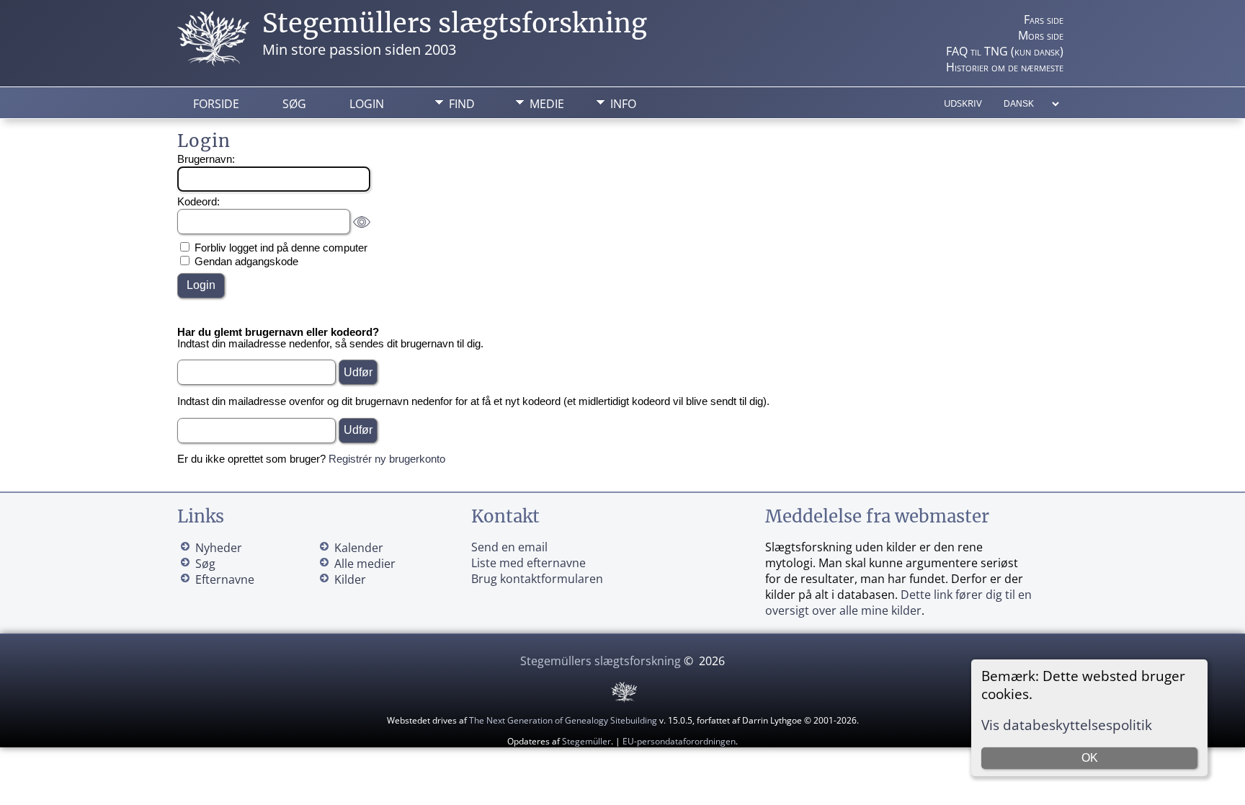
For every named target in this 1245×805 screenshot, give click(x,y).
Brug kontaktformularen (537, 579)
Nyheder (218, 548)
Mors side (1040, 35)
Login (366, 104)
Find (462, 104)
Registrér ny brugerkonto (387, 459)
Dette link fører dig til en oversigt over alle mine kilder (898, 602)
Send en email (509, 547)
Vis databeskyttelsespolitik (1066, 725)
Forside (216, 104)
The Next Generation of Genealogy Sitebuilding (563, 720)
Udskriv (963, 103)
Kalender (358, 548)
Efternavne (224, 579)
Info (623, 104)
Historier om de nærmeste (1004, 67)
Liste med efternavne (528, 563)
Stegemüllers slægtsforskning (454, 23)
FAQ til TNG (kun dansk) (1004, 51)
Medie (547, 104)
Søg (294, 104)
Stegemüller (586, 741)
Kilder (350, 579)
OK (1089, 758)
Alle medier (365, 563)
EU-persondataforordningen (679, 741)
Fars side (1043, 19)
